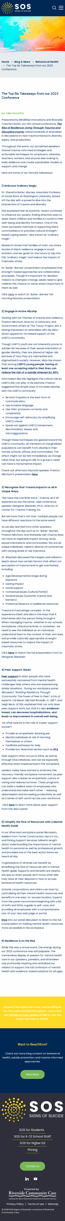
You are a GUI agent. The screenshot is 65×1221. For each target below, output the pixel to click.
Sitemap (53, 1204)
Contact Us (32, 1166)
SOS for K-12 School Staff (32, 1136)
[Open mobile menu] (61, 8)
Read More (32, 1074)
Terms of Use (36, 1204)
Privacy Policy (15, 1204)
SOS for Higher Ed (32, 1143)
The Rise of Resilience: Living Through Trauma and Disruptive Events (32, 128)
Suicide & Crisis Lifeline (23, 1015)
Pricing (32, 1150)
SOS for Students (31, 1130)
